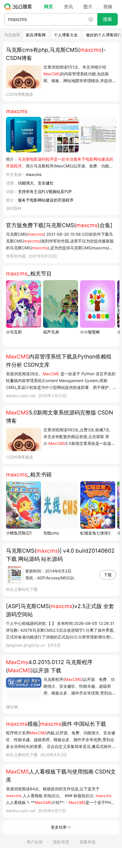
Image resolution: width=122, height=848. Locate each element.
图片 (87, 6)
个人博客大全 (66, 34)
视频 (107, 6)
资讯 (68, 6)
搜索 (107, 19)
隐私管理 (61, 841)
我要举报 (87, 841)
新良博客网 (36, 34)
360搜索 (19, 7)
